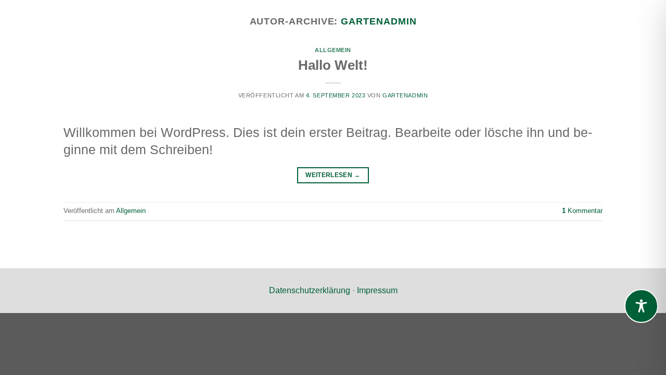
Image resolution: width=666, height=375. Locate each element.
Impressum (377, 290)
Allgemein (333, 50)
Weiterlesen (333, 175)
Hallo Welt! (333, 65)
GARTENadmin (378, 21)
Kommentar (582, 211)
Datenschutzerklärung (309, 290)
